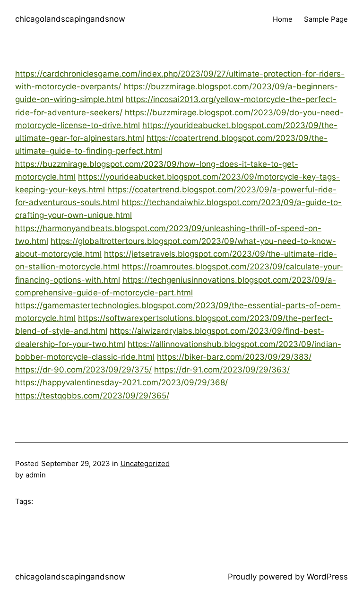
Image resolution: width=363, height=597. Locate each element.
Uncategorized (145, 463)
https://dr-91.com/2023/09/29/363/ (222, 369)
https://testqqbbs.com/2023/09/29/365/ (92, 395)
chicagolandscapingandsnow (70, 19)
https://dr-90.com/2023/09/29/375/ (83, 369)
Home (283, 19)
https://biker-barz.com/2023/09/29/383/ (234, 357)
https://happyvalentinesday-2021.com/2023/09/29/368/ (121, 382)
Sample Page (326, 19)
